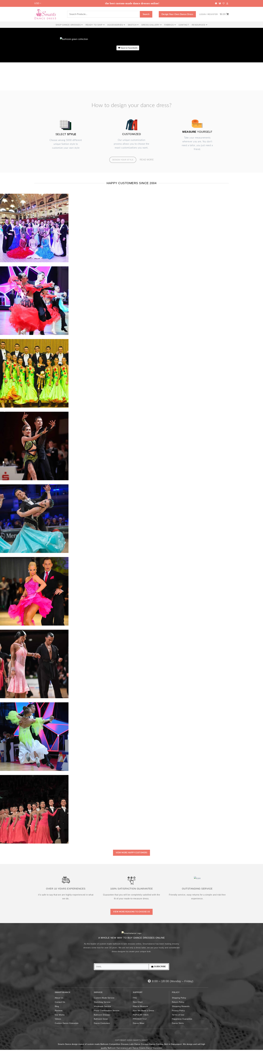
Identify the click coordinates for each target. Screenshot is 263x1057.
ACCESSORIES (115, 25)
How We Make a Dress (143, 1010)
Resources (199, 25)
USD (37, 3)
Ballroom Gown (101, 1019)
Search (146, 14)
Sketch (132, 25)
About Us (59, 998)
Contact (184, 25)
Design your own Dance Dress (177, 14)
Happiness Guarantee (182, 1019)
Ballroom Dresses (102, 1015)
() (129, 48)
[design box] (220, 3)
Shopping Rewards (180, 1006)
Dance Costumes (102, 1023)
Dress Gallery (150, 25)
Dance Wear (138, 1023)
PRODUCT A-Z (140, 1019)
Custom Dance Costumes (66, 1023)
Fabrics (169, 25)
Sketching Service (102, 1002)
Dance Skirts (178, 1023)
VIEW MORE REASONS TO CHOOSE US (131, 912)
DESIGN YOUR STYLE (122, 160)
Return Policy (178, 1002)
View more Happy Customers (131, 853)
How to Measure (140, 1006)
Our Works (60, 1015)
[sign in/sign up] (227, 3)
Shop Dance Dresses (69, 25)
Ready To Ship (94, 25)
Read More (147, 160)
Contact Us (60, 1002)
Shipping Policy (179, 998)
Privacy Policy (178, 1010)
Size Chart (138, 1002)
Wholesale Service (102, 1006)
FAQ (135, 998)
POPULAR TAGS (140, 1015)
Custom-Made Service (104, 998)
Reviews (59, 1010)
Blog (57, 1006)
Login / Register (208, 14)
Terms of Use (178, 1015)
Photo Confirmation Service (106, 1010)
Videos (58, 1019)
